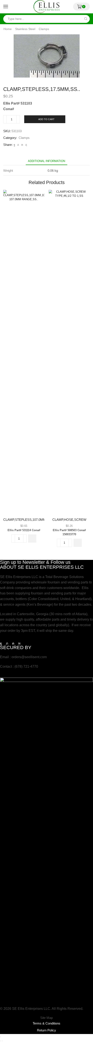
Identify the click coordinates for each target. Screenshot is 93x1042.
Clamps (44, 28)
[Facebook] (14, 144)
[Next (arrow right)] (2, 1040)
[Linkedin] (19, 643)
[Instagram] (13, 643)
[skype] (25, 144)
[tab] (46, 161)
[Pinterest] (18, 144)
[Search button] (86, 19)
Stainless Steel (25, 28)
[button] (32, 538)
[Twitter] (7, 643)
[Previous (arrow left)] (0, 1040)
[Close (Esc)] (0, 1036)
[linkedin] (22, 144)
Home (7, 28)
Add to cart (46, 119)
